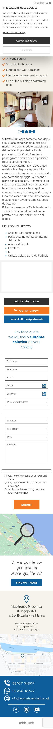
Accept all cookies (26, 40)
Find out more (26, 582)
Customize (26, 50)
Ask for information (26, 301)
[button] (19, 131)
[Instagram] (26, 710)
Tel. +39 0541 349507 (26, 310)
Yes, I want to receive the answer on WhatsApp (27, 484)
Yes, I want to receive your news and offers (27, 477)
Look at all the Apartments (26, 319)
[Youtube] (37, 710)
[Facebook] (16, 710)
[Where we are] (26, 655)
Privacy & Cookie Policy (14, 32)
